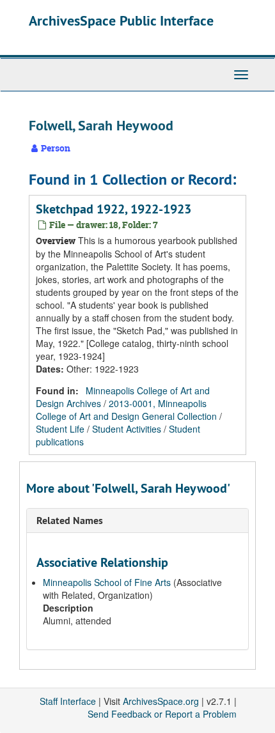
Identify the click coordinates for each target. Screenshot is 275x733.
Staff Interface (68, 701)
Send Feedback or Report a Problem (162, 713)
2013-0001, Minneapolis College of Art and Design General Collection (126, 409)
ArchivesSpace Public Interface (121, 20)
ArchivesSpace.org (161, 701)
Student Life (60, 428)
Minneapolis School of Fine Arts (107, 582)
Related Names (69, 520)
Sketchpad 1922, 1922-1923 (113, 209)
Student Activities (126, 428)
